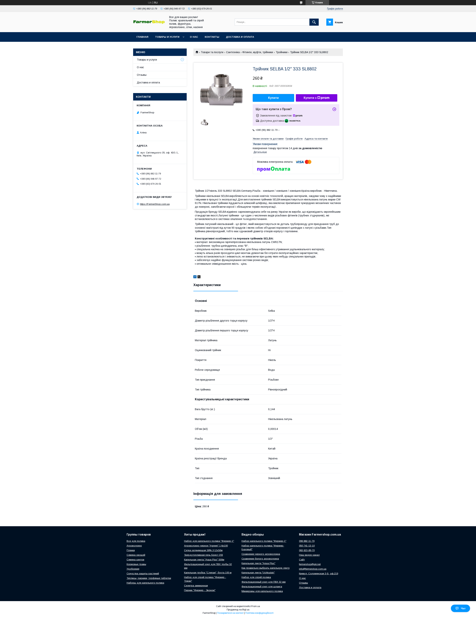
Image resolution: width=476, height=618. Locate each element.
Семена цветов (135, 559)
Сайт (302, 559)
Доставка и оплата (240, 36)
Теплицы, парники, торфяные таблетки (149, 578)
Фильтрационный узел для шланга (262, 586)
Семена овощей (136, 555)
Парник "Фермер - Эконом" (200, 590)
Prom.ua (255, 606)
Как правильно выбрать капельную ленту (266, 568)
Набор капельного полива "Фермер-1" (264, 541)
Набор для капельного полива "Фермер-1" (209, 541)
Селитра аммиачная (196, 585)
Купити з (310, 97)
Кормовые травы (136, 564)
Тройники (281, 52)
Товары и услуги (167, 36)
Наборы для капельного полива (145, 582)
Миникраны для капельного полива (262, 591)
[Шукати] (314, 22)
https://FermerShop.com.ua (155, 204)
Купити (273, 97)
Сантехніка (233, 52)
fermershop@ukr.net (310, 564)
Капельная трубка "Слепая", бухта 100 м (207, 572)
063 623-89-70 (307, 550)
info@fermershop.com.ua (312, 568)
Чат (463, 608)
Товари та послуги (212, 52)
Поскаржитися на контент (230, 613)
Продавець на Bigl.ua (238, 609)
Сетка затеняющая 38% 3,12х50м (203, 550)
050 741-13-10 (307, 545)
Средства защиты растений (143, 573)
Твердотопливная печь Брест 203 (203, 555)
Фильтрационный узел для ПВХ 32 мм (264, 581)
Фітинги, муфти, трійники (257, 52)
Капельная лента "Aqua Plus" (258, 563)
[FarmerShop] (149, 23)
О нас (194, 36)
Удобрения (133, 568)
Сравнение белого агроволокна (260, 558)
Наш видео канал (309, 555)
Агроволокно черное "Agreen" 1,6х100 (206, 545)
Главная (142, 36)
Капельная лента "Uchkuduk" (258, 572)
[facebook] (195, 277)
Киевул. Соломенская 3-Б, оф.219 (318, 573)
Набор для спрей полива (256, 577)
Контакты (212, 36)
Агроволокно (134, 545)
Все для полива (136, 541)
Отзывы (142, 74)
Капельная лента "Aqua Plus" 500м (204, 559)
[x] (198, 277)
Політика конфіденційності (259, 613)
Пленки (131, 550)
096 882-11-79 (306, 541)
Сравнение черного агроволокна (261, 554)
